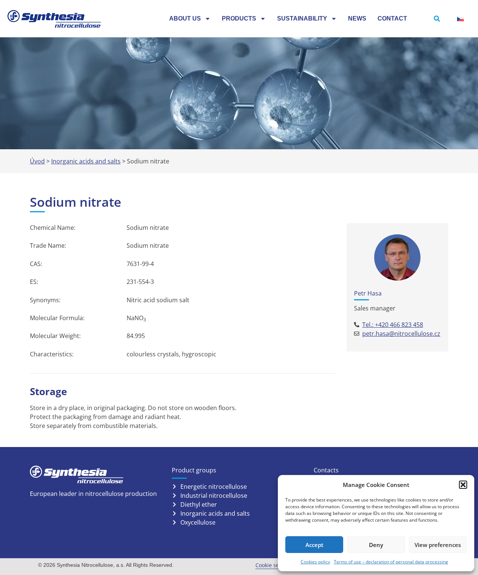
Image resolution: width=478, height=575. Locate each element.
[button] (463, 484)
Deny (376, 545)
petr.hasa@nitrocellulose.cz (401, 333)
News (357, 18)
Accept (314, 545)
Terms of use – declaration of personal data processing (391, 562)
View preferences (438, 545)
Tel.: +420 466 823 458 (392, 325)
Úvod (37, 161)
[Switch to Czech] (460, 19)
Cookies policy (315, 562)
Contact (392, 18)
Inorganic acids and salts (86, 161)
